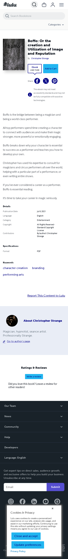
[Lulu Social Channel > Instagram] (11, 502)
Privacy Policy (18, 551)
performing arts (13, 274)
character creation (15, 268)
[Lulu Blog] (57, 502)
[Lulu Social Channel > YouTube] (46, 502)
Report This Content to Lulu (46, 295)
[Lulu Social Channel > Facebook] (22, 502)
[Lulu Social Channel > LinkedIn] (34, 502)
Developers (11, 447)
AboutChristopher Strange (43, 320)
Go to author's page (18, 341)
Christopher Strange (40, 58)
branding (38, 268)
